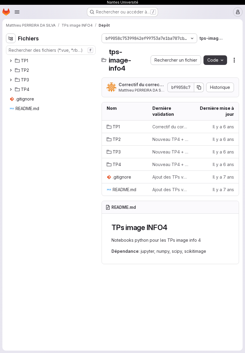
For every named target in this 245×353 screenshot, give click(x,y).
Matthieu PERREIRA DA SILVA (143, 90)
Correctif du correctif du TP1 (141, 85)
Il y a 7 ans (223, 176)
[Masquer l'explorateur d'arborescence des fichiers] (11, 38)
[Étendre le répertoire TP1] (10, 60)
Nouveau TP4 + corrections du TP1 (170, 139)
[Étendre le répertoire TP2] (10, 70)
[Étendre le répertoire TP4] (10, 89)
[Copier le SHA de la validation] (199, 87)
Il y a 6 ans (223, 126)
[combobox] (51, 50)
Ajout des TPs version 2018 (170, 176)
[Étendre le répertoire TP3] (10, 79)
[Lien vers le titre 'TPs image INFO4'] (171, 227)
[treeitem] (51, 61)
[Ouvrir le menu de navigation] (17, 12)
